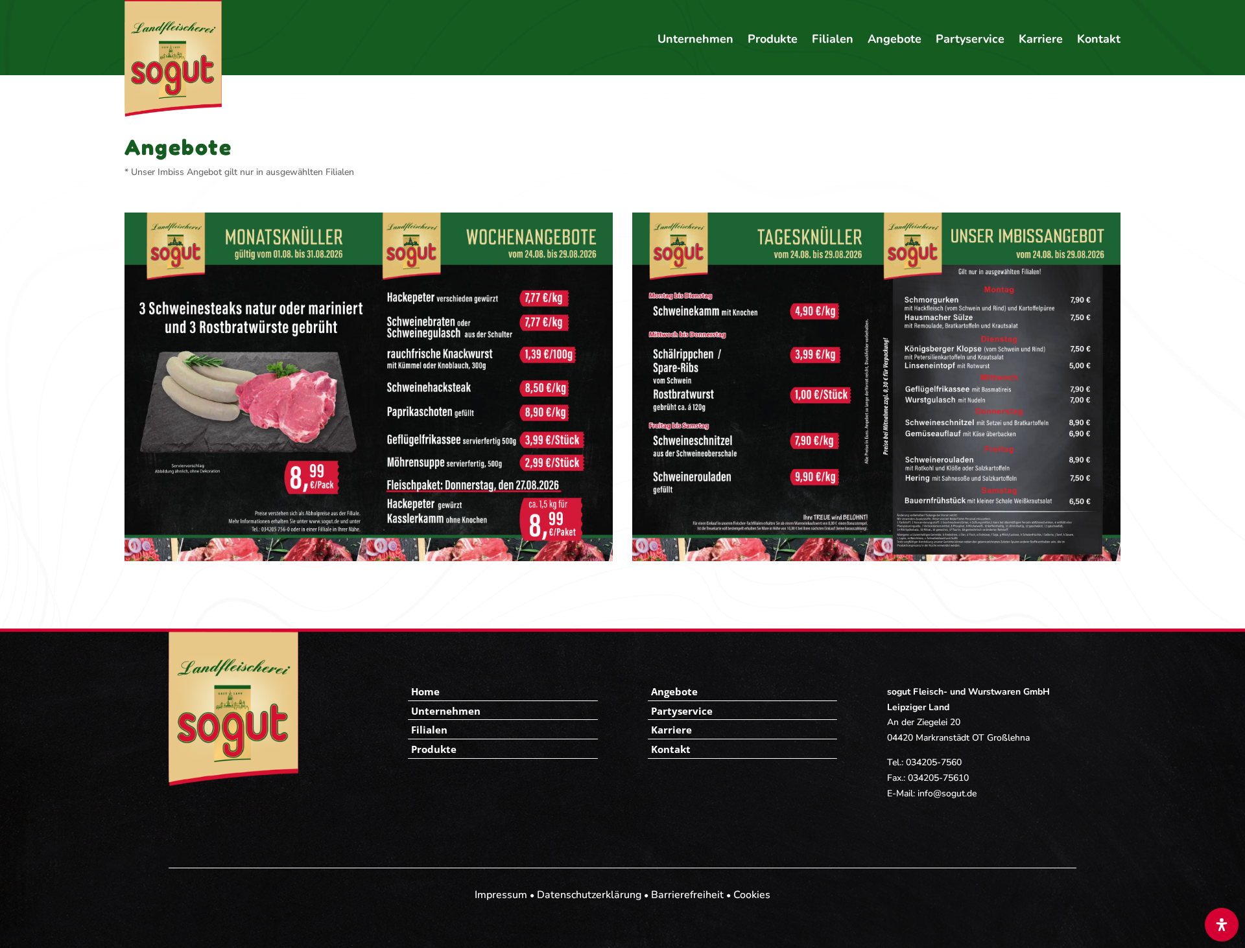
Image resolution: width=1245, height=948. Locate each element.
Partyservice (970, 40)
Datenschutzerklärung (589, 895)
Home (425, 691)
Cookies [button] (751, 895)
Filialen (832, 40)
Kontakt (1098, 40)
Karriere (1041, 40)
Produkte (773, 40)
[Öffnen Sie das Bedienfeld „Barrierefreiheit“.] (1222, 925)
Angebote (894, 40)
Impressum (501, 895)
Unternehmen (695, 40)
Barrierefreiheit (687, 895)
